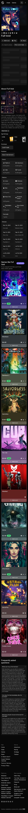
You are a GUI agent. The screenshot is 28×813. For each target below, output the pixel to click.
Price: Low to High (19, 44)
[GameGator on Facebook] (4, 801)
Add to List (6, 40)
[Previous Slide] (3, 98)
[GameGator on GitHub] (12, 801)
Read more (4, 130)
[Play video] (14, 98)
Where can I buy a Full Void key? (10, 666)
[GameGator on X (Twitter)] (8, 801)
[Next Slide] (24, 98)
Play (15, 40)
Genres (4, 159)
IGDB (20, 809)
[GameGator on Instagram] (2, 801)
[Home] (2, 2)
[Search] (21, 2)
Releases (4, 221)
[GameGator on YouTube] (6, 801)
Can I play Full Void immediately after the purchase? (12, 696)
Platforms (4, 177)
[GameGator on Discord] (10, 801)
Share (24, 40)
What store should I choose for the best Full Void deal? (12, 715)
